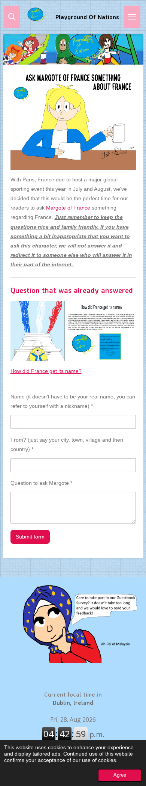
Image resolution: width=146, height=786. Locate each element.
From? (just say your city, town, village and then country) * (66, 444)
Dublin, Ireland (73, 698)
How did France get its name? (46, 371)
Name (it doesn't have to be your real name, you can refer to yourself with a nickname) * (72, 401)
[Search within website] (12, 17)
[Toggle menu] (132, 17)
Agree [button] (119, 775)
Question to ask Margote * (41, 483)
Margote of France (68, 208)
